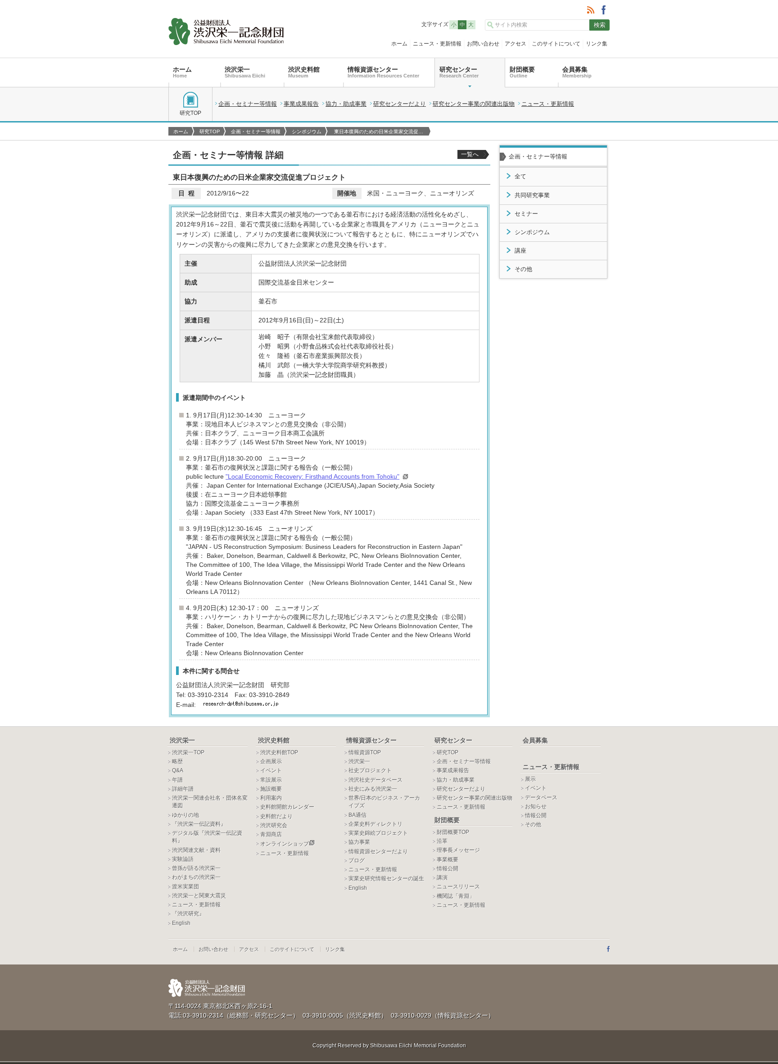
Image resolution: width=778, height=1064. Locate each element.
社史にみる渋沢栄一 (372, 789)
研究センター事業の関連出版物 (474, 103)
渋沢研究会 (273, 825)
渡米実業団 (185, 886)
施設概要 (271, 789)
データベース (541, 797)
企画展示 (271, 761)
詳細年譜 (183, 789)
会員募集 (577, 72)
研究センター (459, 72)
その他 (523, 269)
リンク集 (596, 44)
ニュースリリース (458, 886)
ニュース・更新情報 (437, 44)
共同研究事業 (532, 195)
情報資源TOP (364, 752)
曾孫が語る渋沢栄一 (196, 868)
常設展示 (271, 780)
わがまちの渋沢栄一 (196, 877)
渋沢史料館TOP (279, 752)
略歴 (177, 761)
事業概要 (447, 859)
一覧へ (470, 154)
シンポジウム (306, 131)
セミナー (526, 214)
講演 (442, 877)
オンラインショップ (284, 844)
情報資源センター (383, 72)
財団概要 (522, 72)
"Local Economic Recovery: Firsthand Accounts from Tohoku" (312, 476)
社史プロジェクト (370, 770)
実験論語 (183, 859)
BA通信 (357, 815)
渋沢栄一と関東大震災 (199, 895)
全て (520, 176)
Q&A (177, 770)
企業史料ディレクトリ (375, 824)
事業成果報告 (301, 103)
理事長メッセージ (458, 850)
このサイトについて (556, 44)
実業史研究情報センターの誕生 (386, 878)
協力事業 (359, 842)
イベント (271, 770)
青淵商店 (271, 834)
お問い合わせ (483, 44)
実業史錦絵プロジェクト (378, 833)
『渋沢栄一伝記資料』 (199, 824)
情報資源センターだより (378, 851)
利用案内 (271, 798)
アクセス (515, 44)
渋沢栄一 (245, 72)
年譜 (177, 780)
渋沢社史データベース (375, 780)
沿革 (442, 841)
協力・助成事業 (346, 103)
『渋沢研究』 (188, 913)
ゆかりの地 (185, 815)
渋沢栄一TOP (188, 752)
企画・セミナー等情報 (247, 103)
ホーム (399, 44)
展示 (530, 779)
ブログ (356, 860)
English (181, 923)
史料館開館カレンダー (287, 807)
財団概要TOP (453, 832)
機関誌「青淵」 (456, 896)
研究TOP (190, 113)
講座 (520, 251)
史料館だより (276, 816)
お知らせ (536, 806)
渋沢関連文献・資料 (196, 850)
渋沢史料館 (304, 72)
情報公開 (447, 868)
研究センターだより (399, 103)
